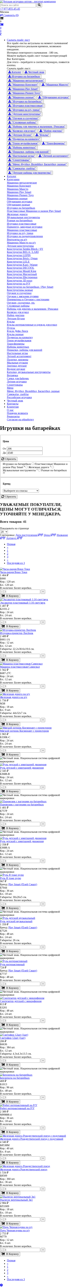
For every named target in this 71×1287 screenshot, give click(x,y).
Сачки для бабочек (18, 378)
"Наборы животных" (23, 147)
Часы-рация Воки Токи (13, 572)
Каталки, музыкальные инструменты (28, 372)
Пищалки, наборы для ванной (24, 349)
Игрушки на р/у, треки (20, 233)
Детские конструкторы (20, 245)
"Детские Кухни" (21, 134)
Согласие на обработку (20, 419)
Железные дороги (17, 214)
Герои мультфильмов (19, 340)
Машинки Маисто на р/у (21, 242)
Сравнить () (11, 15)
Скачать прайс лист (18, 39)
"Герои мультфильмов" (25, 143)
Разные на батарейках (20, 220)
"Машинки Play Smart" (24, 88)
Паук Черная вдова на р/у (15, 1230)
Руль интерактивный (12, 964)
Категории (13, 179)
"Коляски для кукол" (23, 130)
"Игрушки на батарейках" (26, 101)
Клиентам (13, 406)
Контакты (12, 403)
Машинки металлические (22, 182)
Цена (47, 535)
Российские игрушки (19, 397)
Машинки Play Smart (19, 192)
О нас (10, 410)
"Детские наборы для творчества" (31, 172)
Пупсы (11, 327)
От (5, 448)
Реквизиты (13, 416)
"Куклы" (43, 134)
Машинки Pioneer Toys (20, 195)
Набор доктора (15, 315)
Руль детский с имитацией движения (22, 767)
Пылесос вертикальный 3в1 (16, 1199)
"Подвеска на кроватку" (25, 139)
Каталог (16, 72)
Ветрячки (12, 375)
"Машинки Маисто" (56, 84)
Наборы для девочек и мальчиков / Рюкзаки (32, 308)
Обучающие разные (18, 204)
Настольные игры (17, 353)
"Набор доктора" (52, 130)
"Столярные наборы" (24, 122)
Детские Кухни (16, 318)
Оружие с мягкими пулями (23, 296)
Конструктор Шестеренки (22, 277)
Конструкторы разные (20, 290)
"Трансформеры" (55, 143)
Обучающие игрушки (19, 201)
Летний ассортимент (19, 356)
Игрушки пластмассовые (21, 223)
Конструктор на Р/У (18, 283)
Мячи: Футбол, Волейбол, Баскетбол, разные (33, 391)
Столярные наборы (18, 305)
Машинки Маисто (17, 189)
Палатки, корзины (17, 359)
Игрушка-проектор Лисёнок (16, 633)
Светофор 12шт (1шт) (12, 1037)
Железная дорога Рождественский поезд (23, 1169)
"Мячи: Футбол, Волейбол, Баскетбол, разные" (39, 164)
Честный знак (35, 72)
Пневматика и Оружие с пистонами (28, 299)
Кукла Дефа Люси (17, 331)
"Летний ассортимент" (55, 155)
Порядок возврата (17, 413)
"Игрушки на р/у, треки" (25, 109)
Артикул (11, 538)
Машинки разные (17, 198)
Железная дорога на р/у (13, 697)
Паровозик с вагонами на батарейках (22, 804)
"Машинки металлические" (27, 80)
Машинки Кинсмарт (19, 185)
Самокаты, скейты (18, 394)
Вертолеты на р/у (17, 239)
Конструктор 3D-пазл (19, 280)
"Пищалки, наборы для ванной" (30, 151)
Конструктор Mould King (21, 271)
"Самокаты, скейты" (23, 168)
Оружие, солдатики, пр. (21, 302)
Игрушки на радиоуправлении (25, 236)
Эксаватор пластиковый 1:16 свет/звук (22, 602)
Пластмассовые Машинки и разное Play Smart (34, 211)
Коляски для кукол (18, 312)
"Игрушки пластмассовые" (27, 105)
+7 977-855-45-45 (10, 8)
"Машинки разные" (23, 97)
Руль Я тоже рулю (10, 878)
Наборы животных (18, 346)
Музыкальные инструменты (23, 217)
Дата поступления (27, 535)
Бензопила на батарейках (15, 1077)
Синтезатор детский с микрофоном (21, 1001)
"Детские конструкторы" (26, 113)
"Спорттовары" (20, 160)
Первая (11, 544)
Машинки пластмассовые (22, 230)
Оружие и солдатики (19, 293)
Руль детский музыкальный (16, 921)
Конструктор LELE (18, 261)
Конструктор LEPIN (19, 255)
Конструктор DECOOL (20, 267)
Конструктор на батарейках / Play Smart (30, 286)
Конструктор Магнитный (22, 274)
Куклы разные (15, 334)
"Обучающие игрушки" (55, 97)
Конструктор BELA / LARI (23, 252)
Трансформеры (15, 343)
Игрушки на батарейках (25, 76)
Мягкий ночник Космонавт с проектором (24, 730)
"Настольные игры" (23, 155)
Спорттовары (15, 384)
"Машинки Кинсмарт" (24, 84)
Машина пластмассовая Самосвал (20, 666)
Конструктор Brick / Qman (22, 258)
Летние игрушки (17, 381)
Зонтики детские (17, 365)
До (5, 452)
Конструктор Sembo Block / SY (25, 248)
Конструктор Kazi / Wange (22, 264)
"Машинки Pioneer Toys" (26, 93)
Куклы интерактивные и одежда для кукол (32, 324)
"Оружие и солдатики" (25, 118)
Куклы (11, 321)
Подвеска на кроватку (20, 337)
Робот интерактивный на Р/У (17, 1108)
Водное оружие (16, 369)
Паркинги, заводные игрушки (24, 226)
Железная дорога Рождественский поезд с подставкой (31, 1138)
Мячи (10, 387)
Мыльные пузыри (17, 362)
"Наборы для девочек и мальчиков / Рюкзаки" (38, 126)
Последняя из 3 (16, 563)
